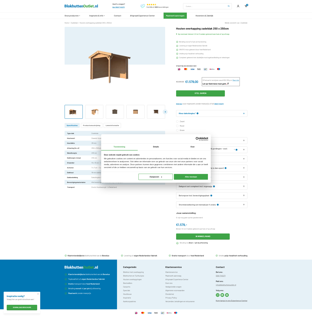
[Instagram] (217, 295)
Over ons (168, 283)
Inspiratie (127, 297)
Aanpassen (154, 177)
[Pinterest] (227, 295)
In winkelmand (203, 236)
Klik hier (179, 104)
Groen (182, 130)
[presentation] (165, 111)
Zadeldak (74, 23)
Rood (182, 126)
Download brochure (22, 307)
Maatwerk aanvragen (175, 15)
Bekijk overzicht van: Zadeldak (236, 23)
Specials (126, 290)
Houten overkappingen (132, 279)
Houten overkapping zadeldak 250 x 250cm (96, 23)
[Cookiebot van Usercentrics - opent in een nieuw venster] (197, 139)
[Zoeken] (229, 6)
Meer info (236, 80)
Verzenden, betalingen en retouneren (180, 301)
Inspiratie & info (96, 15)
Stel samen (200, 93)
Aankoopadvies (129, 301)
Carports (126, 286)
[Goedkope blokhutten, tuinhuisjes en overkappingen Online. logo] (81, 6)
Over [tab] (192, 147)
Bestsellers (127, 283)
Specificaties (72, 125)
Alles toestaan (191, 177)
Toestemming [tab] (119, 147)
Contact (117, 15)
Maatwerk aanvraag (173, 276)
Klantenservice (171, 272)
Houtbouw (127, 294)
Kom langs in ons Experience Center (231, 300)
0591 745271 (219, 104)
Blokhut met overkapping (133, 272)
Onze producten (72, 15)
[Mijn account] (238, 6)
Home (67, 23)
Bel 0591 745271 (118, 7)
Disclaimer (169, 294)
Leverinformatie (112, 125)
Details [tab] (156, 147)
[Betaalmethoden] (179, 70)
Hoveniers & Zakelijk (204, 15)
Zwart (182, 121)
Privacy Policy (171, 297)
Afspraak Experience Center (142, 15)
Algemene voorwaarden (175, 290)
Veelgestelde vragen (173, 286)
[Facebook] (222, 295)
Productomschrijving (91, 125)
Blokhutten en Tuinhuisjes (133, 276)
